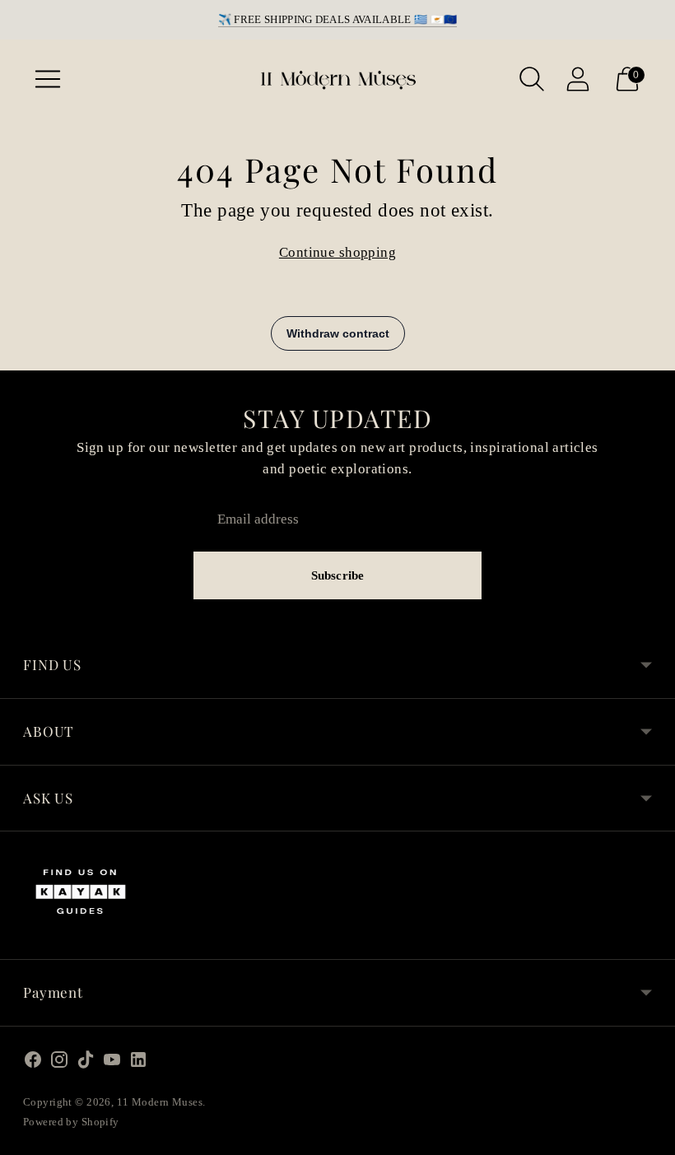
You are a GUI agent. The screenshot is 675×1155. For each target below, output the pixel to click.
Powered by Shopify (71, 1121)
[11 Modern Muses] (337, 79)
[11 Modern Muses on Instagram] (59, 1063)
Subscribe (337, 575)
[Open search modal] (532, 79)
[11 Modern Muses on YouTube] (112, 1063)
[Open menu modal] (48, 79)
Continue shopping (337, 252)
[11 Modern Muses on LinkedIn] (138, 1063)
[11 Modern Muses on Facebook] (33, 1063)
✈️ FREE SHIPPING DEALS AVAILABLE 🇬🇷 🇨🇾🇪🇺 (338, 19)
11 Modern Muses (159, 1102)
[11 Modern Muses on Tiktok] (85, 1063)
